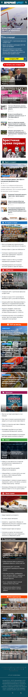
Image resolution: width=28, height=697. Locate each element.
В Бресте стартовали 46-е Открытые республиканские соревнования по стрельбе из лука (12, 463)
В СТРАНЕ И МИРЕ (6, 667)
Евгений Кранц (5, 32)
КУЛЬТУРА (6, 669)
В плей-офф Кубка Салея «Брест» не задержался (11, 29)
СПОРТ (12, 669)
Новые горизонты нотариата (10, 515)
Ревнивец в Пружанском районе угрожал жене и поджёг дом (13, 554)
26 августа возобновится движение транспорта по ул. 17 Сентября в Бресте (17, 116)
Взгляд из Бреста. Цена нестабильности (13, 249)
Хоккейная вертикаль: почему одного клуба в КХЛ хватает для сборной (12, 453)
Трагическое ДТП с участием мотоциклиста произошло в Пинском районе (13, 568)
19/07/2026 (5, 627)
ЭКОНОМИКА (22, 667)
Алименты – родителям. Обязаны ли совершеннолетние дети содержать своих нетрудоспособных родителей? (14, 523)
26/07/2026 (5, 611)
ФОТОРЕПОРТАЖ (5, 635)
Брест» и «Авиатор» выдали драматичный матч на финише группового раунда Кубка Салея (17, 124)
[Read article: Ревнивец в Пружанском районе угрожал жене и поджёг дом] (14, 550)
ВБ (1, 183)
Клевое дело (5, 175)
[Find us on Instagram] (16, 693)
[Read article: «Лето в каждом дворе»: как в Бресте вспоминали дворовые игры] (14, 170)
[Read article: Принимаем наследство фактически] (14, 505)
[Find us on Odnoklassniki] (10, 693)
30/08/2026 (13, 32)
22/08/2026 (11, 214)
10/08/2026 (5, 339)
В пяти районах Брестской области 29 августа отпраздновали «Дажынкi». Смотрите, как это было (14, 236)
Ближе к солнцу (6, 328)
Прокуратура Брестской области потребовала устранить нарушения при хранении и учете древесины (13, 284)
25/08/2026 (11, 119)
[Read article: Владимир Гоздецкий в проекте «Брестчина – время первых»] (4, 196)
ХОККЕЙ (4, 26)
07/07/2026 (5, 658)
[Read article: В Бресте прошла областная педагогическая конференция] (4, 203)
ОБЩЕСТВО (14, 667)
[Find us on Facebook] (6, 693)
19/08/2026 (5, 385)
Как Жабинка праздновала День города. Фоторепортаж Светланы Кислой (13, 622)
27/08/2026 (5, 83)
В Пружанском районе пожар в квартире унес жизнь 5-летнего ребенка (12, 588)
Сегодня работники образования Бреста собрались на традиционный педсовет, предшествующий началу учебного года (13, 303)
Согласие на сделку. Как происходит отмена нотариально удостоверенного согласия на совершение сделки (13, 534)
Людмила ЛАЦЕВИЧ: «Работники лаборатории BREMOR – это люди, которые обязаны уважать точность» (12, 310)
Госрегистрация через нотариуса (11, 528)
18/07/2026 (5, 642)
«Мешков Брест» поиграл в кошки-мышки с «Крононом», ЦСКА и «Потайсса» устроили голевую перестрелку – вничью (14, 482)
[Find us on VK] (8, 693)
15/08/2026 (5, 354)
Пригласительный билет (7, 363)
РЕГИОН (4, 618)
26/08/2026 (6, 183)
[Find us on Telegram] (14, 693)
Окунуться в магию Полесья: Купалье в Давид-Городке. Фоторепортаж (11, 653)
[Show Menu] (2, 2)
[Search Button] (26, 2)
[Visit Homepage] (14, 2)
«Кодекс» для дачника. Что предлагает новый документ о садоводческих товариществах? (17, 132)
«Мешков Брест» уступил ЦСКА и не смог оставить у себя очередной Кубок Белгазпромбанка (13, 475)
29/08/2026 (5, 287)
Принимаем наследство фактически (13, 509)
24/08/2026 (11, 135)
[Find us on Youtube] (19, 693)
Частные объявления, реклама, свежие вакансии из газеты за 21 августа (17, 107)
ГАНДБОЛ (4, 604)
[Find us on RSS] (20, 693)
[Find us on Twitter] (12, 693)
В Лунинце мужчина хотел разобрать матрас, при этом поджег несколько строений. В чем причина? (12, 317)
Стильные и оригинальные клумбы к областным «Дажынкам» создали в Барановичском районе (12, 254)
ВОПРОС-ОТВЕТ (19, 669)
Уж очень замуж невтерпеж (10, 518)
